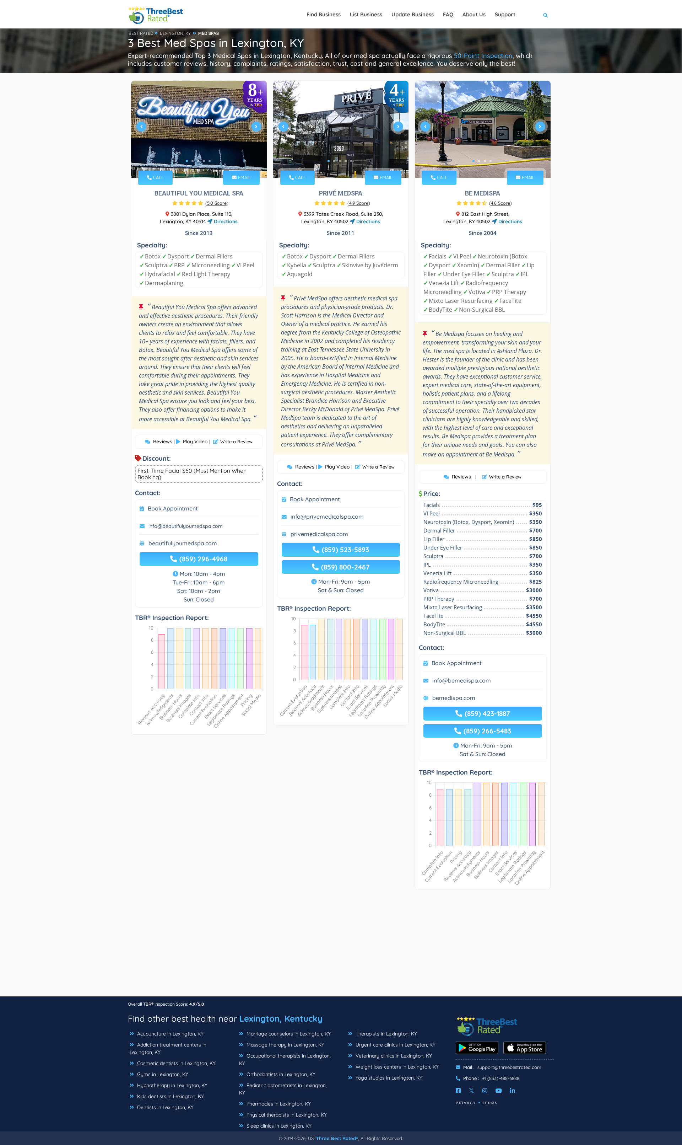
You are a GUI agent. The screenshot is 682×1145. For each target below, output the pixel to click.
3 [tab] (198, 161)
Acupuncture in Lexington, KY (170, 1034)
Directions (225, 221)
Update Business (412, 14)
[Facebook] (458, 1090)
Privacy (466, 1103)
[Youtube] (499, 1090)
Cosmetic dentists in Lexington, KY (176, 1063)
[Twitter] (471, 1090)
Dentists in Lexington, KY (165, 1107)
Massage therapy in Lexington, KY (284, 1045)
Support (505, 14)
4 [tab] (204, 161)
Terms (490, 1103)
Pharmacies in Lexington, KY (278, 1104)
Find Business (324, 14)
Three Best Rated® (337, 1138)
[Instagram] (484, 1090)
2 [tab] (192, 161)
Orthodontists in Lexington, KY (280, 1074)
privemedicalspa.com (319, 533)
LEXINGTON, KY (175, 33)
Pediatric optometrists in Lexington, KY (283, 1089)
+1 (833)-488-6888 (500, 1078)
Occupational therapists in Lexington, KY (285, 1059)
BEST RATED (141, 33)
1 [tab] (187, 161)
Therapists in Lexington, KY (385, 1034)
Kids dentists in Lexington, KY (170, 1096)
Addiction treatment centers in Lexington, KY (168, 1048)
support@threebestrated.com (509, 1067)
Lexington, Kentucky (281, 1018)
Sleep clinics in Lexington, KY (278, 1126)
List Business (366, 14)
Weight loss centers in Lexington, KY (396, 1067)
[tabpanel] (199, 129)
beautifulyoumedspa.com (182, 543)
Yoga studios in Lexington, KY (388, 1078)
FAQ (448, 14)
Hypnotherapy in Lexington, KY (171, 1085)
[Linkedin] (512, 1090)
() (216, 203)
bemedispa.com (453, 697)
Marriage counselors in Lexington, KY (288, 1034)
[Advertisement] (341, 946)
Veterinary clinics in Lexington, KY (393, 1056)
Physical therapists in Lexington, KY (286, 1115)
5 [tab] (210, 161)
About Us (474, 14)
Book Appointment (173, 508)
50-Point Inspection (483, 56)
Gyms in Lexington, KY (162, 1074)
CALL (158, 177)
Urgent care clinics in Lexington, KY (394, 1045)
